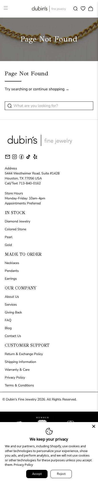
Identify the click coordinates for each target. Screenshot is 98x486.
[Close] (93, 426)
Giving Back (13, 312)
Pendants (12, 271)
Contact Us (13, 336)
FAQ (8, 320)
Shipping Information (20, 362)
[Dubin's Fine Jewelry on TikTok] (28, 158)
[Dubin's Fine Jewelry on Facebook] (21, 158)
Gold (8, 245)
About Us (12, 296)
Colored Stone (15, 229)
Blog (8, 328)
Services (11, 304)
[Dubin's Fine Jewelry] (49, 8)
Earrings (11, 278)
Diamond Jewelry (17, 221)
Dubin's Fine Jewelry (21, 399)
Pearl (8, 237)
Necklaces (12, 263)
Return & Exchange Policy (24, 354)
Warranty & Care (17, 369)
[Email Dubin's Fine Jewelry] (7, 157)
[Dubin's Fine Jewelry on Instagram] (14, 158)
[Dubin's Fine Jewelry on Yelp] (35, 158)
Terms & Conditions (19, 385)
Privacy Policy (15, 377)
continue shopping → (51, 89)
